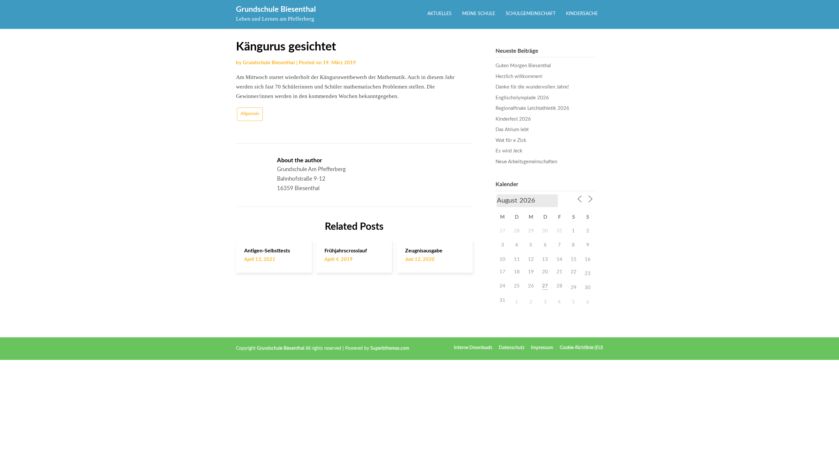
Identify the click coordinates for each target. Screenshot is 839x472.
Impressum (542, 347)
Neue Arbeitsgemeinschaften (526, 161)
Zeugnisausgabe (423, 250)
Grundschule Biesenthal (276, 9)
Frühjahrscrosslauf (345, 250)
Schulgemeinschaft (531, 13)
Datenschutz (511, 347)
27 (545, 286)
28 (559, 286)
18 (517, 271)
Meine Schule (478, 13)
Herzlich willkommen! (519, 76)
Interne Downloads (473, 347)
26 (531, 286)
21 (559, 271)
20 (545, 271)
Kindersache (582, 13)
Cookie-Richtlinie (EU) (581, 347)
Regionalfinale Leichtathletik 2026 (532, 108)
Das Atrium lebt (512, 129)
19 (531, 271)
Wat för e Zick (511, 140)
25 (517, 286)
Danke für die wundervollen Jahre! (532, 87)
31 (502, 300)
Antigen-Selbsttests (267, 250)
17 (502, 271)
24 (502, 286)
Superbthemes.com (389, 348)
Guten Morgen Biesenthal (523, 65)
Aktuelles (439, 13)
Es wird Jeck (509, 150)
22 (573, 271)
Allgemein (250, 114)
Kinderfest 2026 (513, 119)
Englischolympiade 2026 (522, 97)
